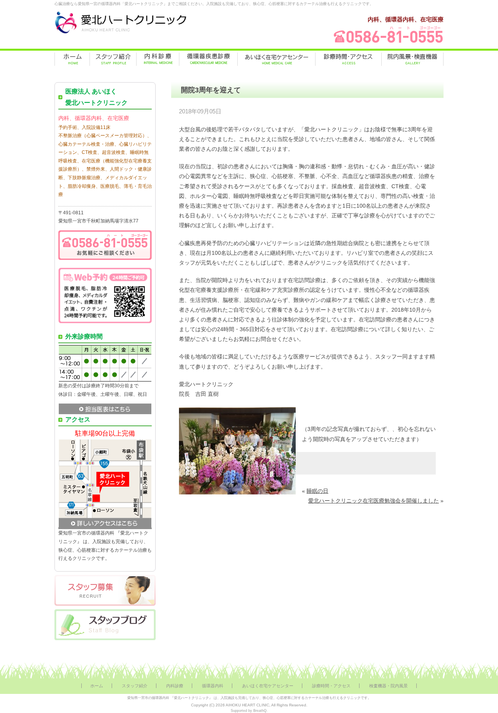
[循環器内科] (208, 59)
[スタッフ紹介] (113, 59)
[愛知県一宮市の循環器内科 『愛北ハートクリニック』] (120, 33)
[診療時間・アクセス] (348, 59)
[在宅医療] (276, 59)
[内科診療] (157, 59)
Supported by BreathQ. (249, 711)
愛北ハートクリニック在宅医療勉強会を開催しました (373, 501)
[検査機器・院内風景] (412, 59)
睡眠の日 (317, 491)
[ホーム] (72, 59)
